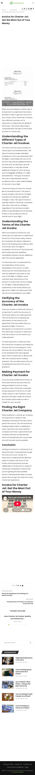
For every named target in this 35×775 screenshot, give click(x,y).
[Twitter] (24, 8)
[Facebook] (22, 8)
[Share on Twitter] (18, 586)
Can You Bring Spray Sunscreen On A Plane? (23, 672)
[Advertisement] (17, 44)
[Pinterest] (28, 8)
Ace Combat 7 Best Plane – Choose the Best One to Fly (23, 684)
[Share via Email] (22, 586)
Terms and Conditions (15, 767)
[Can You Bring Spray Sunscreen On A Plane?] (8, 672)
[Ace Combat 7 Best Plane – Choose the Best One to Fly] (8, 685)
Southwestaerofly (18, 772)
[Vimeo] (33, 8)
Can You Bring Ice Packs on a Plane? (23, 707)
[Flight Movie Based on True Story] (8, 661)
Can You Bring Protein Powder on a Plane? (24, 695)
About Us (18, 764)
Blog (26, 767)
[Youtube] (31, 8)
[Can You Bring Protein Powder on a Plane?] (8, 697)
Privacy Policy (8, 764)
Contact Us (27, 764)
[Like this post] (13, 586)
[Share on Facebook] (16, 586)
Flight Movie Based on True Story (24, 659)
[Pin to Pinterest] (20, 586)
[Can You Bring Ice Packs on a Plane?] (8, 709)
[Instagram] (26, 8)
